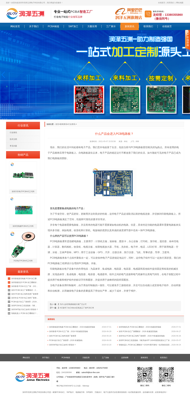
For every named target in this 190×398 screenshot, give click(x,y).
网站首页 (15, 26)
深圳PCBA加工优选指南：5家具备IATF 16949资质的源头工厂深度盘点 (145, 340)
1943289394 (66, 372)
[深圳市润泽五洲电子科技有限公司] (27, 13)
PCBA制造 (53, 26)
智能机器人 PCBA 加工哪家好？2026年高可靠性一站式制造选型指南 (145, 345)
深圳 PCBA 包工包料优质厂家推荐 (62, 336)
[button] (3, 74)
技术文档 (13, 139)
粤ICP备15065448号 (64, 386)
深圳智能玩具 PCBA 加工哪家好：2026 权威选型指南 (140, 327)
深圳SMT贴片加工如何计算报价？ (62, 345)
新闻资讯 (129, 26)
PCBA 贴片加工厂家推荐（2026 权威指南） (66, 340)
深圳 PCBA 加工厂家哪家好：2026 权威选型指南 (138, 331)
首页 (57, 124)
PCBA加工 (60, 392)
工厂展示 (111, 26)
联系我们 (170, 3)
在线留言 (161, 3)
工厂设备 (105, 358)
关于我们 (34, 26)
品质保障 (124, 358)
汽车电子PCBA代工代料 (23, 261)
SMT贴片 (70, 392)
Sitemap (85, 386)
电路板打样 (80, 392)
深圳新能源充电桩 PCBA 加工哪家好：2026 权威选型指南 (72, 327)
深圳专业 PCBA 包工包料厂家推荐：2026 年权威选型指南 (142, 336)
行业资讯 (71, 124)
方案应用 (92, 26)
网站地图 (179, 3)
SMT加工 (73, 26)
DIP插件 (89, 392)
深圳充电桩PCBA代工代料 (23, 226)
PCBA (75, 12)
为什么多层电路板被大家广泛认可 (73, 304)
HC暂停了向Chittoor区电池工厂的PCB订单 (77, 308)
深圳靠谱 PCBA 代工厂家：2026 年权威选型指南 (68, 331)
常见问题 (13, 146)
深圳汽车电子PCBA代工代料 (23, 191)
